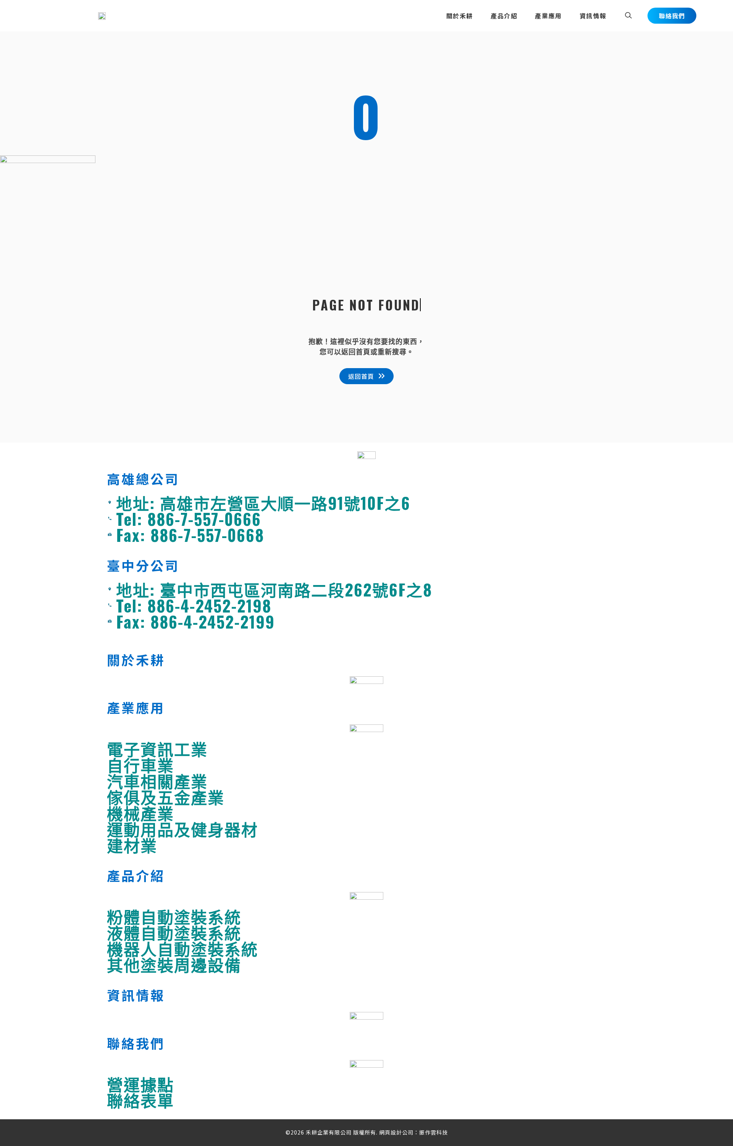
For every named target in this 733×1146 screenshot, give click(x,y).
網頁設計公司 (396, 1132)
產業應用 (548, 15)
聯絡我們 (136, 1043)
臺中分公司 (143, 565)
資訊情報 (593, 15)
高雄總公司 (143, 478)
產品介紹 (504, 15)
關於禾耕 (459, 15)
